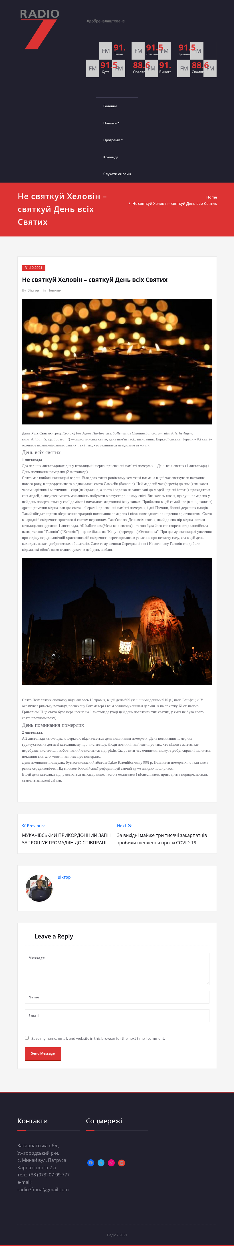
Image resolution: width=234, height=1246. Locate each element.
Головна (110, 106)
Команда (110, 157)
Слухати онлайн (117, 173)
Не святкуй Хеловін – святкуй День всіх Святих (174, 203)
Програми (111, 139)
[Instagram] (111, 1162)
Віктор (33, 290)
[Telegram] (101, 1162)
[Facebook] (90, 1162)
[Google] (121, 1163)
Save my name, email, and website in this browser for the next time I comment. (98, 1038)
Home (211, 197)
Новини (110, 123)
